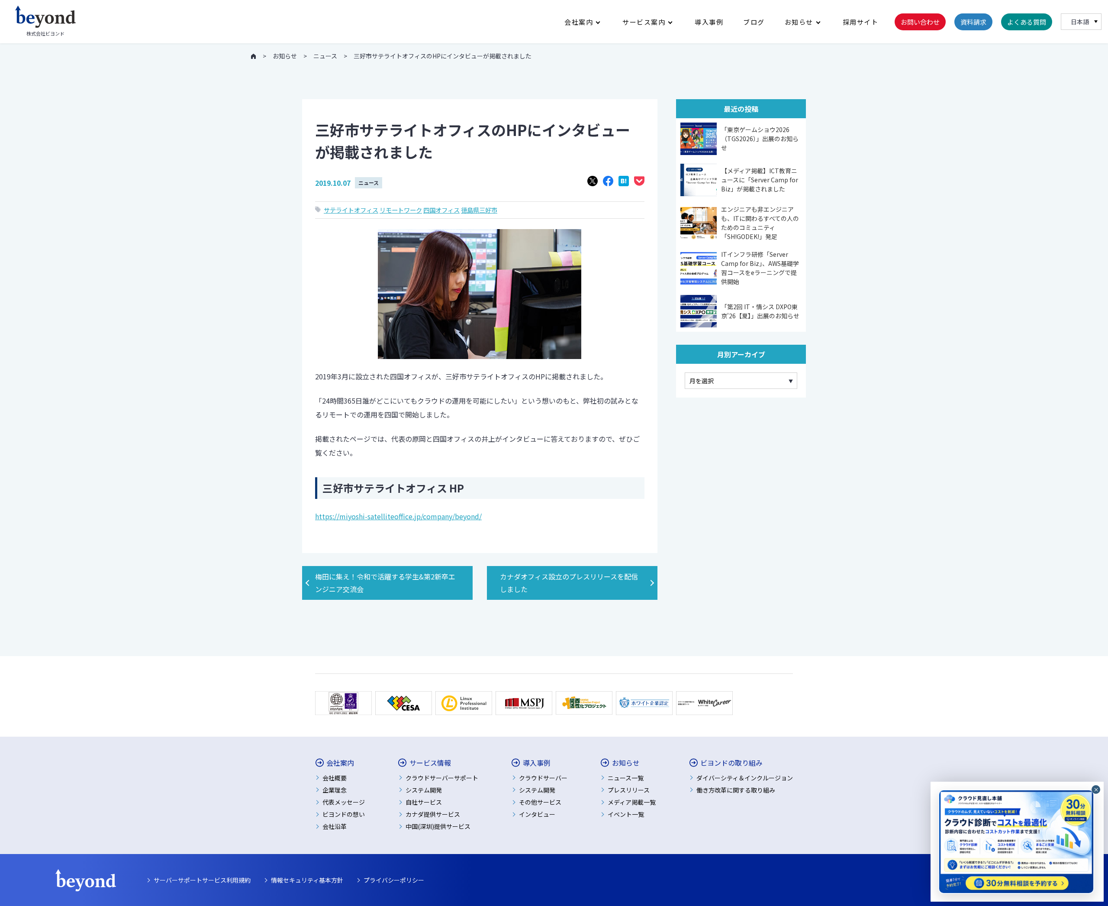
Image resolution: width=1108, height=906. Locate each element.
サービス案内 (643, 21)
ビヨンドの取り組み (731, 762)
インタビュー (537, 814)
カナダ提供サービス (433, 814)
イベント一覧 (626, 814)
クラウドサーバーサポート (442, 777)
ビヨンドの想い (343, 814)
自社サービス (424, 802)
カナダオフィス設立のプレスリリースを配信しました (569, 582)
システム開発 (424, 790)
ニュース (368, 182)
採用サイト (861, 21)
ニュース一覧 (626, 777)
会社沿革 (334, 826)
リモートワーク (401, 209)
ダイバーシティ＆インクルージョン (744, 777)
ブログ (754, 21)
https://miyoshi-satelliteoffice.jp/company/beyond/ (398, 516)
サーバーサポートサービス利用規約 (202, 880)
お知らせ (799, 21)
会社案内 (578, 21)
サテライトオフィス (351, 209)
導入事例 (709, 21)
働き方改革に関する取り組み (735, 790)
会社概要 (334, 777)
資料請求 (973, 21)
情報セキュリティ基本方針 (307, 880)
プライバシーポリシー (394, 880)
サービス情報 (430, 762)
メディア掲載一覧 (632, 802)
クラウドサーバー (543, 777)
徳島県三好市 (479, 209)
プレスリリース (629, 790)
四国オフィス (441, 209)
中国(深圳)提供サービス (438, 826)
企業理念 (334, 790)
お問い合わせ (920, 21)
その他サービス (540, 802)
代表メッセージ (343, 802)
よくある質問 (1026, 21)
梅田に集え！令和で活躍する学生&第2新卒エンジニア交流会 (385, 582)
